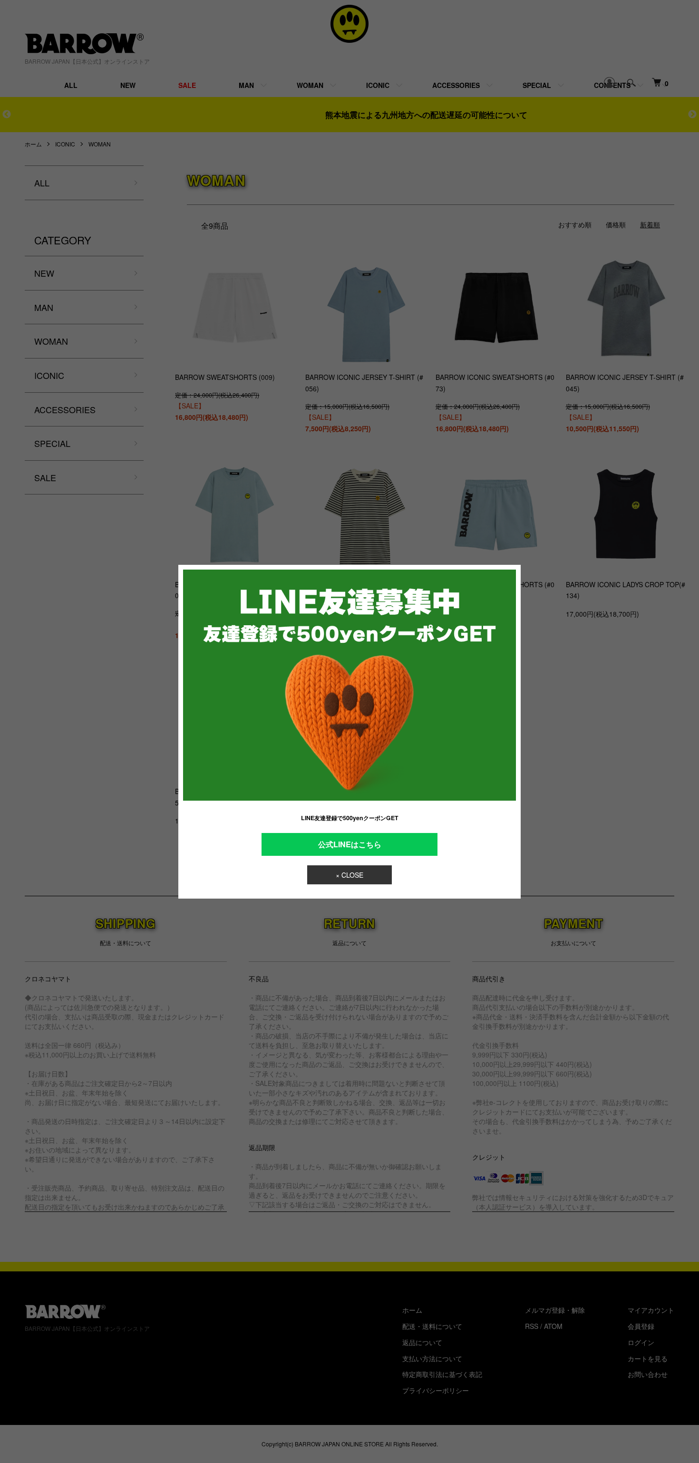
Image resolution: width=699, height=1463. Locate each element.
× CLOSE (349, 875)
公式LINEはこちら (349, 844)
